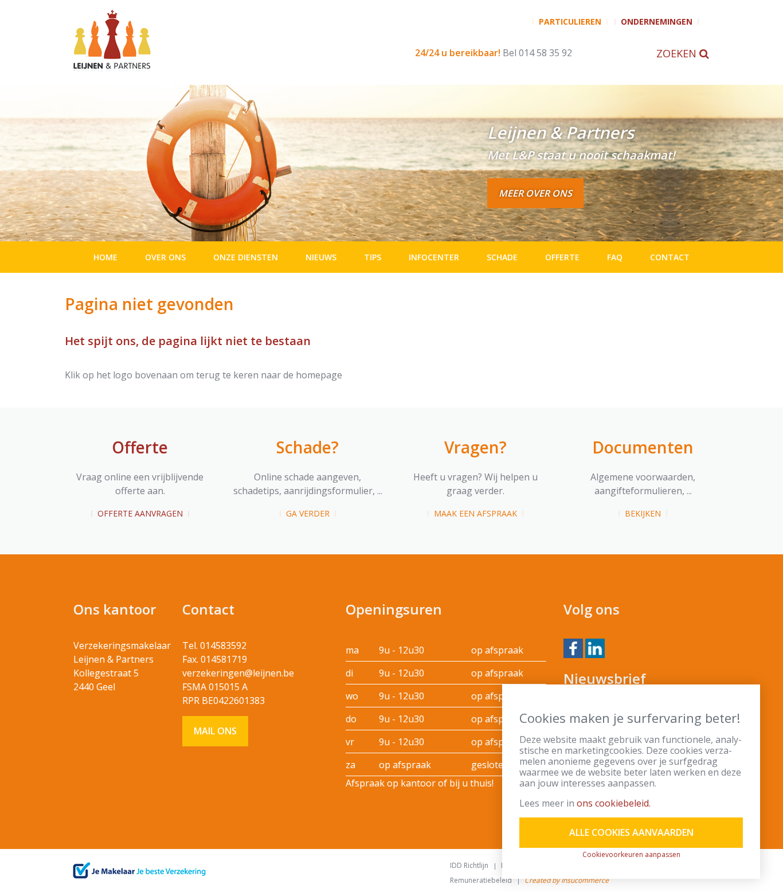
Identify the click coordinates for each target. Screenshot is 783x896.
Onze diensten (245, 257)
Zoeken (677, 53)
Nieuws (321, 257)
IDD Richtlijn (469, 865)
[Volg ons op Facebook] (573, 647)
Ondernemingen (656, 21)
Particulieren (570, 21)
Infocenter (434, 257)
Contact (670, 257)
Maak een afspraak (475, 513)
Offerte (562, 257)
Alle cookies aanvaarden (631, 832)
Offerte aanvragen (140, 513)
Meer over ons (535, 193)
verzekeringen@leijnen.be (238, 673)
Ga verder (308, 513)
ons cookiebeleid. (614, 803)
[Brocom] (139, 871)
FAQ (615, 257)
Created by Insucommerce (566, 880)
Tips (372, 257)
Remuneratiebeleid (481, 880)
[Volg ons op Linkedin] (595, 647)
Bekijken (643, 513)
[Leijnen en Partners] (200, 40)
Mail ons (215, 731)
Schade (502, 257)
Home (105, 257)
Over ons (165, 257)
